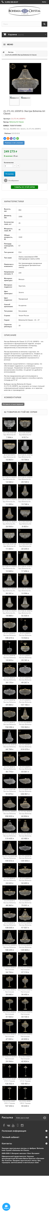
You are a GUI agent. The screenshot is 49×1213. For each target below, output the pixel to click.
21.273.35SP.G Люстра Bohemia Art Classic (9, 880)
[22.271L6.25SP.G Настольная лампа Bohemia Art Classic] (9, 981)
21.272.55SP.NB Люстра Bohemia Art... (9, 791)
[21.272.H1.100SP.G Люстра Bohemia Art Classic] (9, 803)
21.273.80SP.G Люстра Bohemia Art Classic (9, 925)
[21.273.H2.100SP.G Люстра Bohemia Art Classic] (9, 937)
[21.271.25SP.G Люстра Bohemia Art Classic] (25, 647)
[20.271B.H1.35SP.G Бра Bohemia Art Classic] (25, 469)
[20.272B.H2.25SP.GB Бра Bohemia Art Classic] (9, 603)
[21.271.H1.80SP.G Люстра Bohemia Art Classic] (25, 714)
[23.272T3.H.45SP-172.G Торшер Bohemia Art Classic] (25, 1071)
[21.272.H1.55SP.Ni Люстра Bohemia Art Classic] (9, 825)
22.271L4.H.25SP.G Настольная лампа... (25, 969)
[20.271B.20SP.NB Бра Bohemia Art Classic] (9, 424)
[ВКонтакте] (4, 138)
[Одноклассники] (8, 138)
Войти (44, 2)
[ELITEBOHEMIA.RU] (24, 11)
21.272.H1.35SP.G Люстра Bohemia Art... (25, 813)
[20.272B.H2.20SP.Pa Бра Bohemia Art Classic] (25, 580)
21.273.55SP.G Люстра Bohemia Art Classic (9, 903)
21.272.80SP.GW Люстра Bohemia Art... (25, 791)
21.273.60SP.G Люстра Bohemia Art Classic (25, 903)
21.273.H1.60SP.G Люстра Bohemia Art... (25, 925)
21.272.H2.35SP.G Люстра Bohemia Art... (25, 836)
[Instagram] (22, 1125)
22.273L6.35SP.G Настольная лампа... (25, 1059)
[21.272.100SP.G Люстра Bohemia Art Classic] (25, 736)
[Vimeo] (17, 1125)
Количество (9, 162)
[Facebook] (4, 1125)
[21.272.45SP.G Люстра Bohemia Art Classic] (25, 759)
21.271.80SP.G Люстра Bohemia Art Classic (9, 724)
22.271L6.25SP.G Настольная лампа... (9, 992)
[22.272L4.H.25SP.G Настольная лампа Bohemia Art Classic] (25, 1004)
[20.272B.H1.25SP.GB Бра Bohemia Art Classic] (25, 558)
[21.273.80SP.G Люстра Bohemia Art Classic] (9, 915)
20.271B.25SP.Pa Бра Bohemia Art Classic (25, 435)
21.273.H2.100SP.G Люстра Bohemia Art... (9, 947)
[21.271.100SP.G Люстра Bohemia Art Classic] (9, 625)
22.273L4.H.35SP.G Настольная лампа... (9, 1059)
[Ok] (44, 1117)
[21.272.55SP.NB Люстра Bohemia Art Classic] (9, 781)
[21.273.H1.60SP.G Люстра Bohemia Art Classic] (25, 915)
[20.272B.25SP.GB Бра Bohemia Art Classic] (9, 536)
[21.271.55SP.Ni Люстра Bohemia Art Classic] (9, 692)
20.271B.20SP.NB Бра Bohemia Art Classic (9, 435)
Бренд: (6, 122)
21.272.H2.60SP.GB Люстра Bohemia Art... (9, 858)
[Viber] (11, 138)
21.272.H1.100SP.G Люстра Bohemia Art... (9, 813)
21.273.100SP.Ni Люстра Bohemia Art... (25, 858)
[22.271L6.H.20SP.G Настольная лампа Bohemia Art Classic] (25, 981)
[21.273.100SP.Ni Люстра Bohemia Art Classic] (25, 848)
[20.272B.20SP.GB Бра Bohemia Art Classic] (25, 513)
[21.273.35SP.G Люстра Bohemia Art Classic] (9, 870)
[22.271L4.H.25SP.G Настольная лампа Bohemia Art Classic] (25, 959)
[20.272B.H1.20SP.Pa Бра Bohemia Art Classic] (9, 558)
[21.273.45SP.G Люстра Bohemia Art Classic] (25, 870)
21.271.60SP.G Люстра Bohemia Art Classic (25, 702)
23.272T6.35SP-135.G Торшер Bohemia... (9, 1103)
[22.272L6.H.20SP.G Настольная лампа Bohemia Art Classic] (25, 1026)
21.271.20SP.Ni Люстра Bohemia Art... (9, 657)
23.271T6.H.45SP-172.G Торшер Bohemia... (9, 1081)
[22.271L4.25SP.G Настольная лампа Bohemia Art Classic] (9, 959)
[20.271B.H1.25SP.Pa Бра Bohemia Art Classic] (9, 469)
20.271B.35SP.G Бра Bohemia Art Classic (10, 457)
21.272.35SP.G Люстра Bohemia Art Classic (9, 769)
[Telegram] (14, 138)
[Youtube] (13, 1125)
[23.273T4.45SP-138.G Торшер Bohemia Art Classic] (25, 1093)
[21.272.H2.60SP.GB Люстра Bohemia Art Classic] (9, 848)
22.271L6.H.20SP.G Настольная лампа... (25, 992)
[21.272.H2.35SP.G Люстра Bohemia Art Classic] (25, 825)
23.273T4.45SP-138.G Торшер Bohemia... (25, 1103)
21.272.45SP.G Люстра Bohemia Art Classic (25, 769)
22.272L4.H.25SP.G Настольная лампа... (25, 1014)
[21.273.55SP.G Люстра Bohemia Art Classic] (9, 892)
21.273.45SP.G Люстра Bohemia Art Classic (25, 880)
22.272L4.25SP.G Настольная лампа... (9, 1014)
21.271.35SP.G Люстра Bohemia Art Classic (9, 680)
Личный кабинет (10, 1137)
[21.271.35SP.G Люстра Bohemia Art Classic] (9, 669)
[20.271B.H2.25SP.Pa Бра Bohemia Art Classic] (25, 491)
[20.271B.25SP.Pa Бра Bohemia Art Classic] (25, 424)
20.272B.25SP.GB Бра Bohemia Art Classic (9, 546)
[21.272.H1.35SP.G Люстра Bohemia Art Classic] (25, 803)
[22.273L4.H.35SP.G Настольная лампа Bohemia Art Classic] (9, 1048)
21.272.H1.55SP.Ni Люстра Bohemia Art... (9, 836)
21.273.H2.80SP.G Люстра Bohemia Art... (25, 947)
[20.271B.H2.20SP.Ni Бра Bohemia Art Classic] (9, 491)
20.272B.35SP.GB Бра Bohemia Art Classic (25, 546)
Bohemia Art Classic (16, 122)
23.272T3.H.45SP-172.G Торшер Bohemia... (25, 1081)
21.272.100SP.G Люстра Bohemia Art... (25, 747)
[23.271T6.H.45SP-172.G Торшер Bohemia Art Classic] (9, 1071)
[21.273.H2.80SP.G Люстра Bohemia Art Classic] (25, 937)
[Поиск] (44, 24)
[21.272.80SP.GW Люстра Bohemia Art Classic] (25, 781)
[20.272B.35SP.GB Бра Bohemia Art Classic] (25, 536)
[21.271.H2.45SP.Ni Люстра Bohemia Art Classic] (9, 736)
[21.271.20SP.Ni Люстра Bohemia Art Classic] (9, 647)
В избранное (13, 180)
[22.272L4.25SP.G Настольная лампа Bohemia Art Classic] (9, 1004)
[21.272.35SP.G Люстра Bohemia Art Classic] (9, 759)
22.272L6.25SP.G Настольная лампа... (9, 1036)
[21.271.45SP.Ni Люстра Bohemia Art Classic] (25, 669)
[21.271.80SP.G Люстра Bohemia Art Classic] (9, 714)
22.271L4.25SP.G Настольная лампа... (9, 969)
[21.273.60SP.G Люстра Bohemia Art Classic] (25, 892)
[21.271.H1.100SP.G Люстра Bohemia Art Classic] (14, 101)
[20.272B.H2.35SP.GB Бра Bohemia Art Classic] (25, 603)
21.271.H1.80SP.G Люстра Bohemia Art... (25, 724)
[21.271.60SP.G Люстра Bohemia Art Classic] (25, 692)
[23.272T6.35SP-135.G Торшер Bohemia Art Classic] (9, 1093)
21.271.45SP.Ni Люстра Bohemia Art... (25, 680)
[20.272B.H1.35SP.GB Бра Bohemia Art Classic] (9, 580)
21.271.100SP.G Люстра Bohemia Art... (9, 635)
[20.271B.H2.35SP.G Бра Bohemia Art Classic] (9, 513)
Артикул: (7, 119)
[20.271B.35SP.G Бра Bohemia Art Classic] (9, 447)
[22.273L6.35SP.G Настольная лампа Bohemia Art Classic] (25, 1048)
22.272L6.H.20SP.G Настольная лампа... (25, 1036)
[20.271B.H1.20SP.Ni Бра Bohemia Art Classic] (25, 447)
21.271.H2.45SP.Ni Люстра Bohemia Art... (9, 747)
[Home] (3, 52)
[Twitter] (8, 1125)
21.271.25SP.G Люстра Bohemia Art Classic (25, 657)
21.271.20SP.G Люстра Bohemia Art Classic (25, 635)
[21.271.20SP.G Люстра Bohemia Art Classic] (25, 625)
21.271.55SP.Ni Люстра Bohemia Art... (9, 702)
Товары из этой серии (24, 187)
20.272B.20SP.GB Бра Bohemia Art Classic (25, 524)
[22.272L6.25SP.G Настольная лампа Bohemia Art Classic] (9, 1026)
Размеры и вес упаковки (14, 143)
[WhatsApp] (17, 138)
